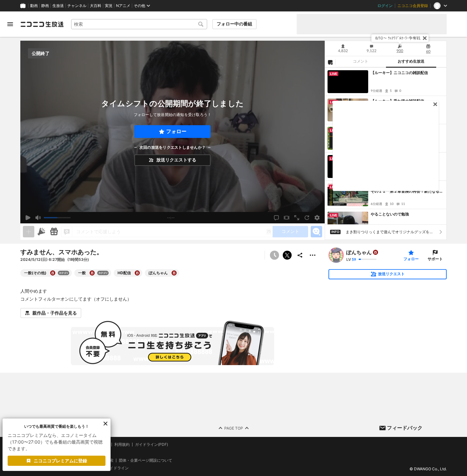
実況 (108, 6)
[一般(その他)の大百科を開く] (52, 272)
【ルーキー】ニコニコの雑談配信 (399, 72)
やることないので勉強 (390, 214)
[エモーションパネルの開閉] (316, 231)
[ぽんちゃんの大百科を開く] (174, 272)
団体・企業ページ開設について (145, 460)
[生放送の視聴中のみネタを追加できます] (28, 231)
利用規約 (122, 444)
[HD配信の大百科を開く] (137, 272)
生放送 (58, 6)
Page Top (233, 428)
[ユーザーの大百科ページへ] (375, 252)
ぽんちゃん (359, 252)
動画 (34, 6)
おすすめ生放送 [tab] (411, 61)
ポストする (287, 255)
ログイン (385, 6)
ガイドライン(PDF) (151, 444)
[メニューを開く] (10, 24)
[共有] (299, 255)
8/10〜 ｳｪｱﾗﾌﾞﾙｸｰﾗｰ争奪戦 (397, 38)
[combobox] (139, 24)
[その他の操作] (312, 255)
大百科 (95, 6)
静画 (45, 6)
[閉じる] (425, 38)
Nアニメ (123, 6)
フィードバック (405, 428)
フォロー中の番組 (234, 23)
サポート (435, 258)
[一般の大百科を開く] (92, 272)
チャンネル (76, 6)
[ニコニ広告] (41, 231)
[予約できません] (274, 255)
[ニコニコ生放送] (42, 24)
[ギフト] (54, 231)
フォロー (176, 131)
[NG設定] (330, 62)
